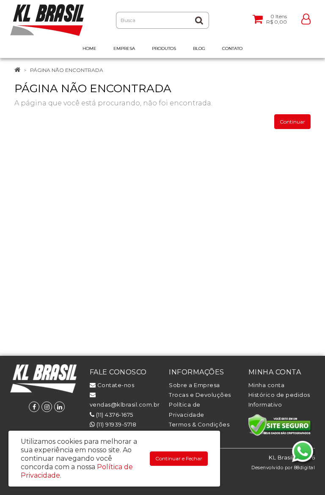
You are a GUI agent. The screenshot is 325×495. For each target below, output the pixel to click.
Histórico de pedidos (279, 394)
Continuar (292, 121)
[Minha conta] (306, 18)
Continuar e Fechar (178, 458)
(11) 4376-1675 (113, 414)
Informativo (265, 404)
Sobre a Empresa (194, 385)
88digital (304, 467)
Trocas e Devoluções (200, 394)
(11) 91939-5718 (115, 424)
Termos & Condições (199, 424)
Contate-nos (115, 385)
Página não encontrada (66, 70)
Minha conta (266, 385)
